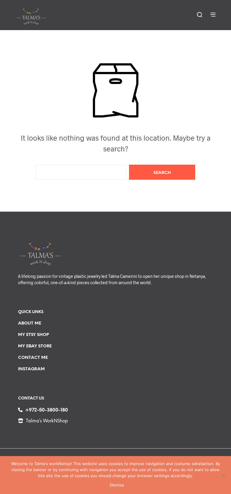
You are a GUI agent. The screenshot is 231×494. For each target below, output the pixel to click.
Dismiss (117, 485)
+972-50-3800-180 (46, 410)
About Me (29, 323)
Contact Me (33, 358)
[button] (199, 14)
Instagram (31, 369)
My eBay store (35, 346)
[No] (223, 475)
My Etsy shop (33, 335)
